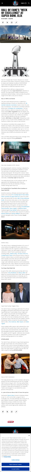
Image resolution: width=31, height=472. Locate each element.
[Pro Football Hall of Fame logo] (15, 3)
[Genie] (7, 422)
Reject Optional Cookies (15, 464)
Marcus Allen (22, 272)
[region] (15, 452)
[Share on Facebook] (2, 22)
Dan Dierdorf (13, 210)
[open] (2, 3)
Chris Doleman (12, 322)
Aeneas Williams (16, 213)
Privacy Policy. (7, 456)
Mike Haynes (20, 322)
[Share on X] (7, 22)
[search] (29, 3)
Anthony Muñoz (5, 213)
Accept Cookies (15, 469)
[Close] (29, 435)
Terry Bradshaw (12, 272)
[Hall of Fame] (15, 432)
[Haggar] (18, 422)
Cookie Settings (16, 460)
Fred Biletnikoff (25, 206)
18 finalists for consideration (15, 108)
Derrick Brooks (5, 208)
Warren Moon (22, 208)
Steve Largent (13, 208)
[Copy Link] (16, 22)
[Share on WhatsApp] (11, 22)
